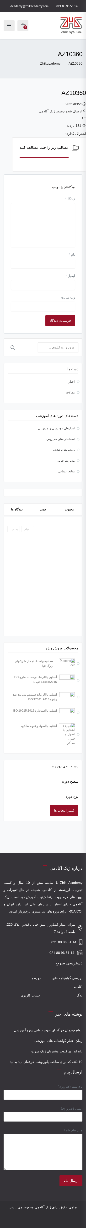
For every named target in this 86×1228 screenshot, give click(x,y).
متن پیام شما (73, 1130)
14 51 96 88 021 (67, 6)
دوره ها (36, 978)
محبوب (69, 509)
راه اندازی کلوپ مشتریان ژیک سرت (56, 1051)
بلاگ (79, 995)
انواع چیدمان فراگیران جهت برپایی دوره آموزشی (48, 1030)
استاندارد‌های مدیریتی (60, 439)
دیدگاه (69, 199)
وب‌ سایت (68, 297)
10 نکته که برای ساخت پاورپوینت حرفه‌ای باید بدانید (46, 1062)
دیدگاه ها (17, 509)
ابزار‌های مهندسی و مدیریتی (56, 428)
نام (72, 254)
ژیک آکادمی (47, 111)
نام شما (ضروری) (70, 1086)
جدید (43, 509)
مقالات (70, 392)
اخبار (72, 381)
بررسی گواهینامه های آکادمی (67, 982)
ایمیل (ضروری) (71, 1108)
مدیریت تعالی (66, 460)
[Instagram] (46, 1220)
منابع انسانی (66, 471)
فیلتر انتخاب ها (64, 810)
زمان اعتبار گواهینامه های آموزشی (58, 1041)
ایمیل (70, 276)
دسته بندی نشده (64, 450)
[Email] (39, 1220)
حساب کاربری (31, 995)
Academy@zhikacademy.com (29, 6)
